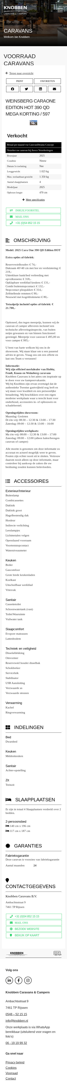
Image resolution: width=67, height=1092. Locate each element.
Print (19, 81)
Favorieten (47, 81)
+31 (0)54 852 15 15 (27, 223)
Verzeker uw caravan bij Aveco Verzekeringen (30, 150)
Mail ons (22, 216)
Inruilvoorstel (27, 210)
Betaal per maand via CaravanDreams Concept (30, 144)
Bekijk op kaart (27, 935)
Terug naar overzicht (21, 73)
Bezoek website (27, 929)
